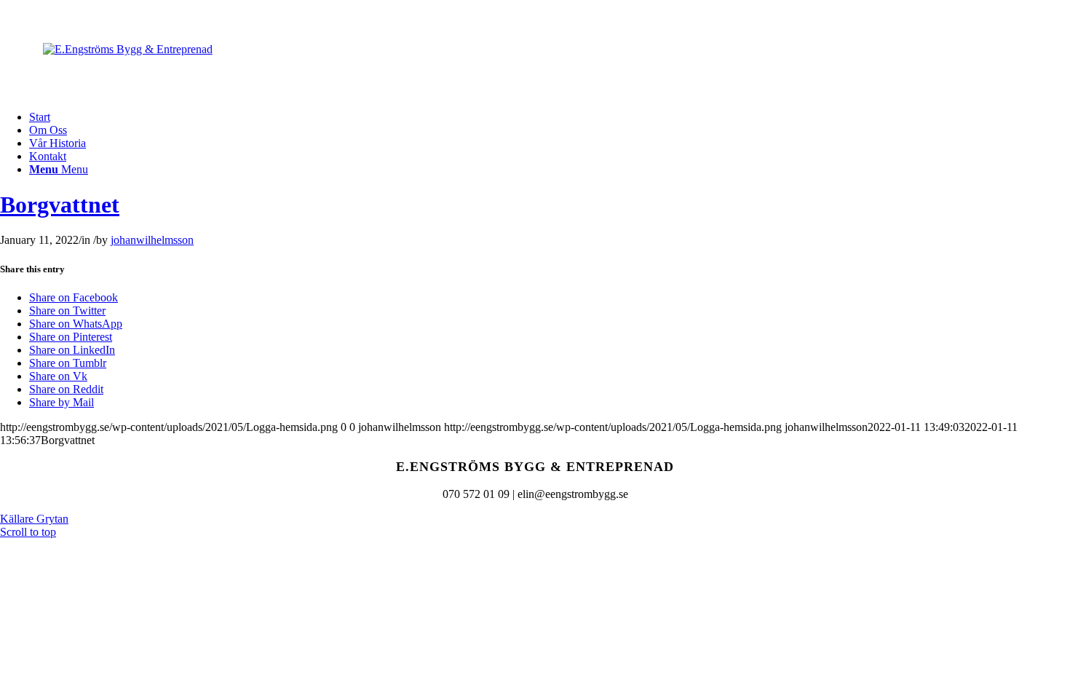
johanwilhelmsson (152, 240)
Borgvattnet (59, 204)
